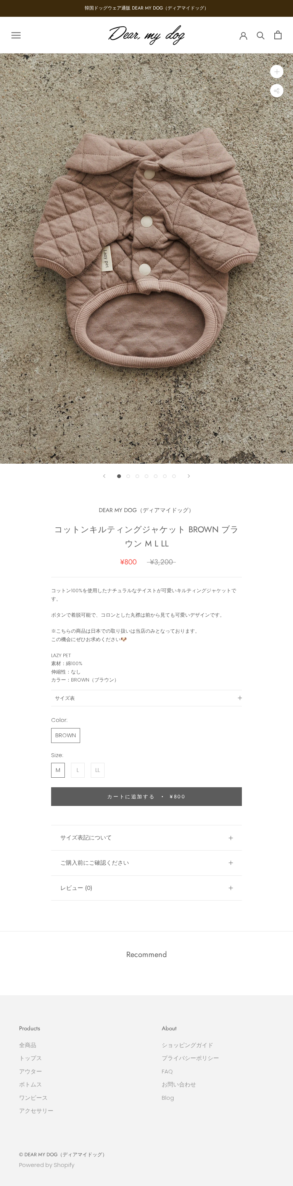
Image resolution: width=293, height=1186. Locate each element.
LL (97, 770)
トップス (30, 1058)
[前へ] (104, 476)
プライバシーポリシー (190, 1058)
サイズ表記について (86, 837)
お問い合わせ (179, 1084)
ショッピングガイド (187, 1045)
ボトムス (30, 1084)
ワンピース (33, 1098)
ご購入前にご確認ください (94, 863)
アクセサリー (36, 1111)
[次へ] (189, 476)
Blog (168, 1098)
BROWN (65, 735)
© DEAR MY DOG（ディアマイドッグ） (63, 1154)
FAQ (167, 1071)
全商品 (27, 1045)
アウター (30, 1071)
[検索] (261, 35)
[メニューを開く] (16, 35)
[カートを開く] (278, 35)
